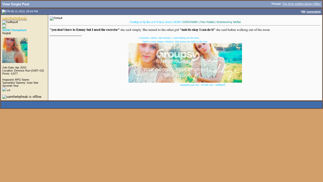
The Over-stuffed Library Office (301, 3)
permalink (313, 11)
